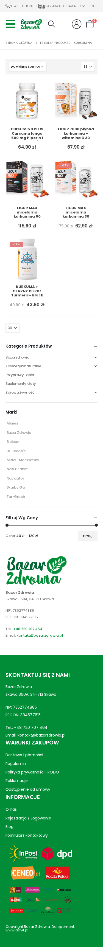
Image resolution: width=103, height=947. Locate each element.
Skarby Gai (16, 487)
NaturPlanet (17, 469)
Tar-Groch (16, 496)
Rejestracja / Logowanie (28, 818)
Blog (9, 826)
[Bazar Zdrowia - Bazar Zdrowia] (31, 24)
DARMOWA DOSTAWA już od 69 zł (69, 6)
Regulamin (15, 763)
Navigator (15, 478)
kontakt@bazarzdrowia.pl (40, 635)
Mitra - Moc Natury (23, 460)
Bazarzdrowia (17, 357)
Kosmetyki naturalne (23, 366)
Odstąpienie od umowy (27, 789)
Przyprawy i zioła (19, 374)
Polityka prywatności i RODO (32, 772)
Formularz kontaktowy (26, 835)
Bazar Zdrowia (19, 432)
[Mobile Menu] (12, 24)
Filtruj (87, 536)
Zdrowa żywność (20, 392)
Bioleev (13, 441)
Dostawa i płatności (24, 755)
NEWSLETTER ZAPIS (23, 6)
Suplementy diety (20, 383)
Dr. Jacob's (16, 451)
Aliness (12, 423)
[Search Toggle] (51, 24)
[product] (27, 101)
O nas (11, 809)
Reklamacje (16, 780)
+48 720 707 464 (27, 628)
